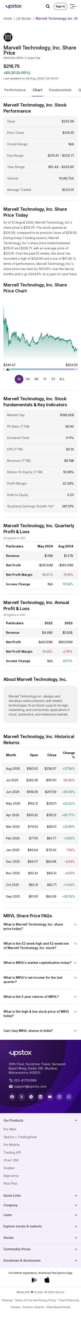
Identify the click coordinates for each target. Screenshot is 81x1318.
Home (7, 18)
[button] (15, 90)
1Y (45, 379)
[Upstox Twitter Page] (21, 1097)
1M (36, 379)
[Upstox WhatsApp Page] (68, 1097)
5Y (53, 379)
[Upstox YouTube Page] (49, 1097)
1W (27, 379)
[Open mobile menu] (73, 6)
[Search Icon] (50, 6)
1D (19, 379)
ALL (62, 379)
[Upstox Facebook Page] (12, 1097)
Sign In (60, 6)
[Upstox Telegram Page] (31, 1097)
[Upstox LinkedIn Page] (40, 1097)
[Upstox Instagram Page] (59, 1097)
